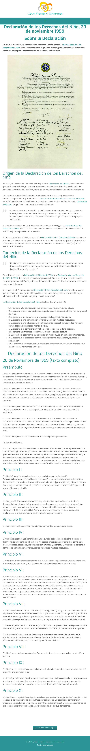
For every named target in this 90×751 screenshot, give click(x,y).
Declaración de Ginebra (59, 183)
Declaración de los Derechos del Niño (58, 237)
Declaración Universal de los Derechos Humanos (62, 198)
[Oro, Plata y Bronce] (45, 9)
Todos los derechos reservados (52, 742)
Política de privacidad (45, 745)
